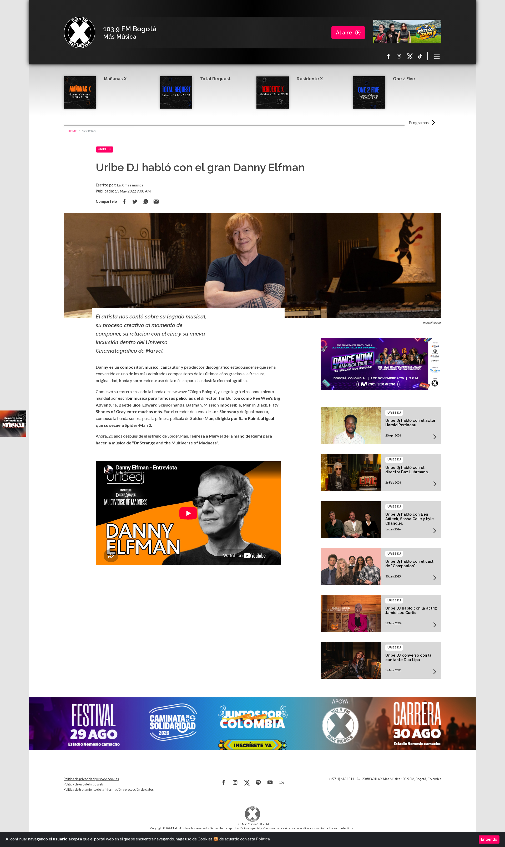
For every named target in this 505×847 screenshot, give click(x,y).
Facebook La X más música (388, 56)
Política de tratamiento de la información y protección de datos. (109, 790)
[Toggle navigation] (437, 56)
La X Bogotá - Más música (79, 32)
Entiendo (489, 839)
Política (263, 838)
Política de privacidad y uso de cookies (91, 779)
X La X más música (409, 56)
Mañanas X (115, 78)
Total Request (215, 78)
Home (72, 131)
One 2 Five (404, 78)
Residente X (310, 78)
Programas (419, 122)
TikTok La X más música (420, 56)
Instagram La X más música (399, 56)
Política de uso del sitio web (83, 784)
